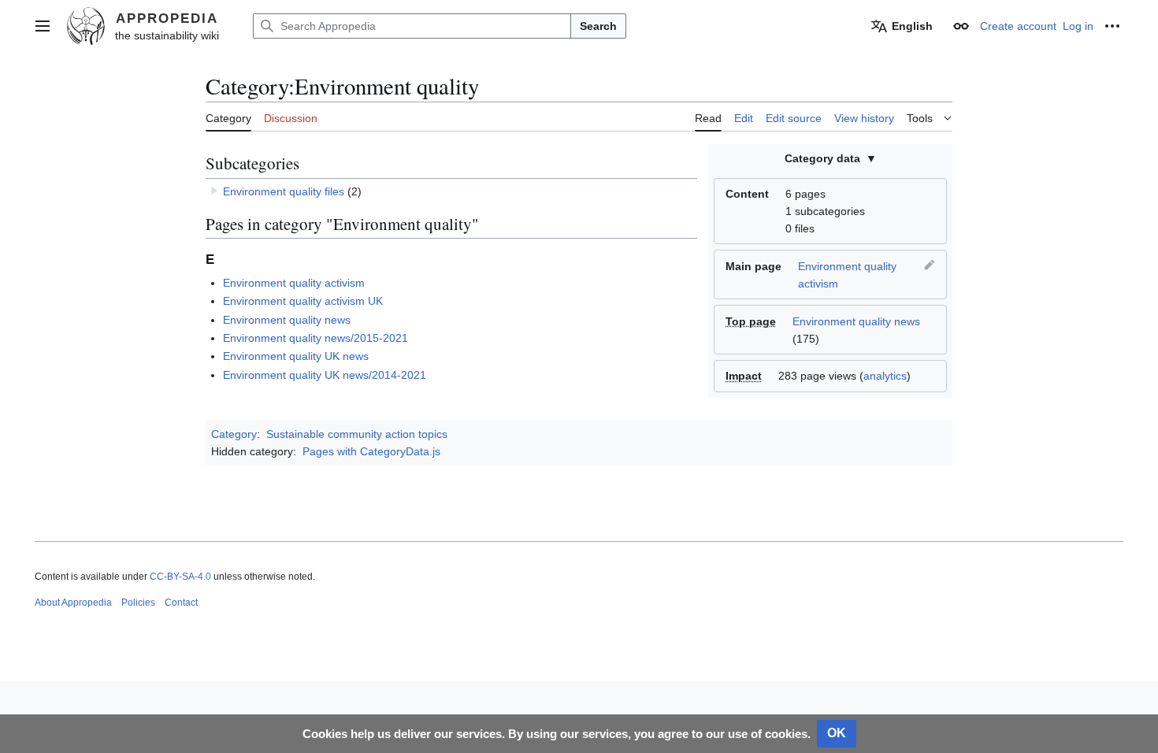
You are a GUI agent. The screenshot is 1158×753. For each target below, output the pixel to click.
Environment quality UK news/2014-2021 (324, 375)
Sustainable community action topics (356, 434)
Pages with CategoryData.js (371, 451)
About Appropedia (73, 602)
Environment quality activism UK (303, 301)
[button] (42, 26)
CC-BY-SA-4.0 (180, 576)
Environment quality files (283, 191)
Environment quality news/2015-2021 (315, 338)
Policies (138, 602)
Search (598, 26)
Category (234, 434)
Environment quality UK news (296, 356)
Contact (181, 602)
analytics (885, 375)
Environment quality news (856, 321)
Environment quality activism (294, 282)
